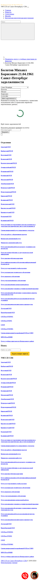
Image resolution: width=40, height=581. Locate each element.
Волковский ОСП (6, 159)
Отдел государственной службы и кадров (14, 268)
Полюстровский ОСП (7, 204)
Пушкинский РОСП (7, 171)
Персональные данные (9, 563)
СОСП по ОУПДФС (7, 329)
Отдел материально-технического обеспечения (15, 272)
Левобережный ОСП (7, 183)
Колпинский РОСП (7, 200)
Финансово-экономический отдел (11, 242)
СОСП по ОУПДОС (7, 316)
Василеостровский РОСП (9, 163)
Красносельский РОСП (8, 208)
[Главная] (21, 57)
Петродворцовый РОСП (8, 192)
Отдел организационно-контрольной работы (15, 284)
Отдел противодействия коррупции (12, 258)
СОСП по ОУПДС (6, 321)
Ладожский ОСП (6, 308)
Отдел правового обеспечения (10, 276)
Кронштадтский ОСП (7, 212)
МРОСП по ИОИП (6, 337)
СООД (3, 325)
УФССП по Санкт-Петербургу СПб (14, 561)
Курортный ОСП (6, 216)
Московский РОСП (7, 179)
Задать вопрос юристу (20, 354)
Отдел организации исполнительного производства (17, 304)
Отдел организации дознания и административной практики (19, 288)
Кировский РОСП (6, 196)
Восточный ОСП (6, 155)
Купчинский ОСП (6, 175)
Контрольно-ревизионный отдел (11, 238)
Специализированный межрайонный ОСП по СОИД (17, 333)
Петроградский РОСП (8, 188)
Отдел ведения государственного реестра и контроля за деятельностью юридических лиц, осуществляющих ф (18, 225)
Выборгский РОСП (7, 151)
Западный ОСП (6, 147)
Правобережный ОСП (8, 312)
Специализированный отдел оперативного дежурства (17, 230)
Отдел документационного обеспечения (13, 280)
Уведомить (5, 132)
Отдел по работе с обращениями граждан (14, 234)
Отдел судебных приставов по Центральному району (17, 341)
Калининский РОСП (7, 220)
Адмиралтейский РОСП (8, 167)
